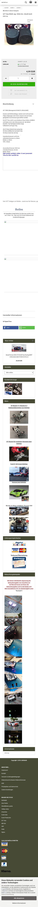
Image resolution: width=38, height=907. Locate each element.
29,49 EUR (19, 360)
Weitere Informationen (19, 903)
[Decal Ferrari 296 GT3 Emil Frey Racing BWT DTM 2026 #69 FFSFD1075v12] (19, 348)
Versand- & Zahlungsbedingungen (10, 776)
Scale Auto (4, 814)
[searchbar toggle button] (25, 2)
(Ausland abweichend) (23, 66)
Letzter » (18, 7)
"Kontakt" (19, 591)
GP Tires (3, 820)
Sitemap (6, 753)
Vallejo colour (5, 809)
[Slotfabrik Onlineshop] (4, 2)
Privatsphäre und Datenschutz (9, 786)
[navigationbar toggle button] (35, 2)
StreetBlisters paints (7, 806)
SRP (2, 826)
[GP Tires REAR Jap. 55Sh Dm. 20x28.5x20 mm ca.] (19, 33)
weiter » (12, 7)
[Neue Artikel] (33, 341)
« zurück (6, 7)
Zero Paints (4, 803)
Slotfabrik (4, 800)
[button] (6, 78)
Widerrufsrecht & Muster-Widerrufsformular (13, 780)
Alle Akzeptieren (19, 898)
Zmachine (4, 812)
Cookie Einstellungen (7, 789)
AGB (2, 783)
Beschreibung (8, 104)
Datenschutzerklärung (7, 894)
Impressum (4, 770)
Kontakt (3, 773)
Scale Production (6, 817)
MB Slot (3, 823)
